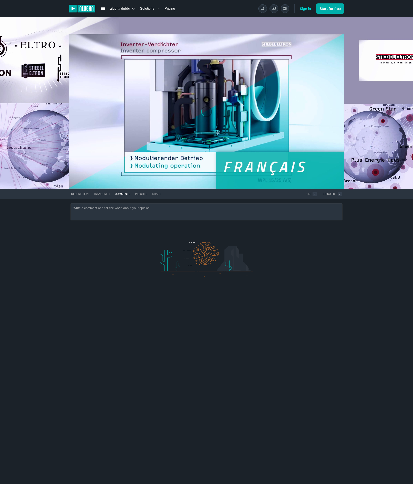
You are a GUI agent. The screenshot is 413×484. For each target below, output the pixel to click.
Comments (122, 193)
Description (80, 193)
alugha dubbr (120, 8)
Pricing (170, 8)
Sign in (305, 8)
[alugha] (82, 8)
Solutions (147, 8)
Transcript (102, 193)
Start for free (330, 8)
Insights (141, 193)
